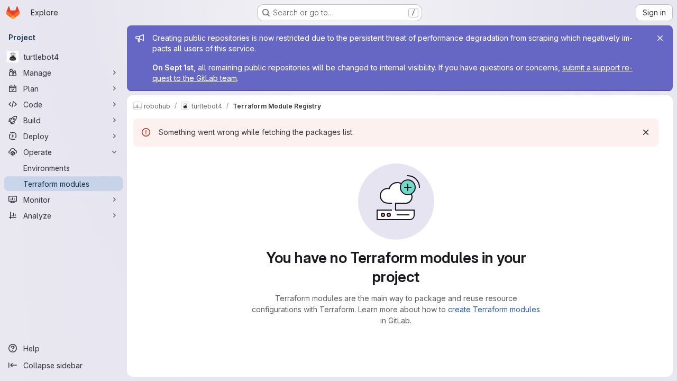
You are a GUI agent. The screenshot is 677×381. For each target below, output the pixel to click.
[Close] (660, 38)
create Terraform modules (494, 309)
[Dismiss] (645, 132)
